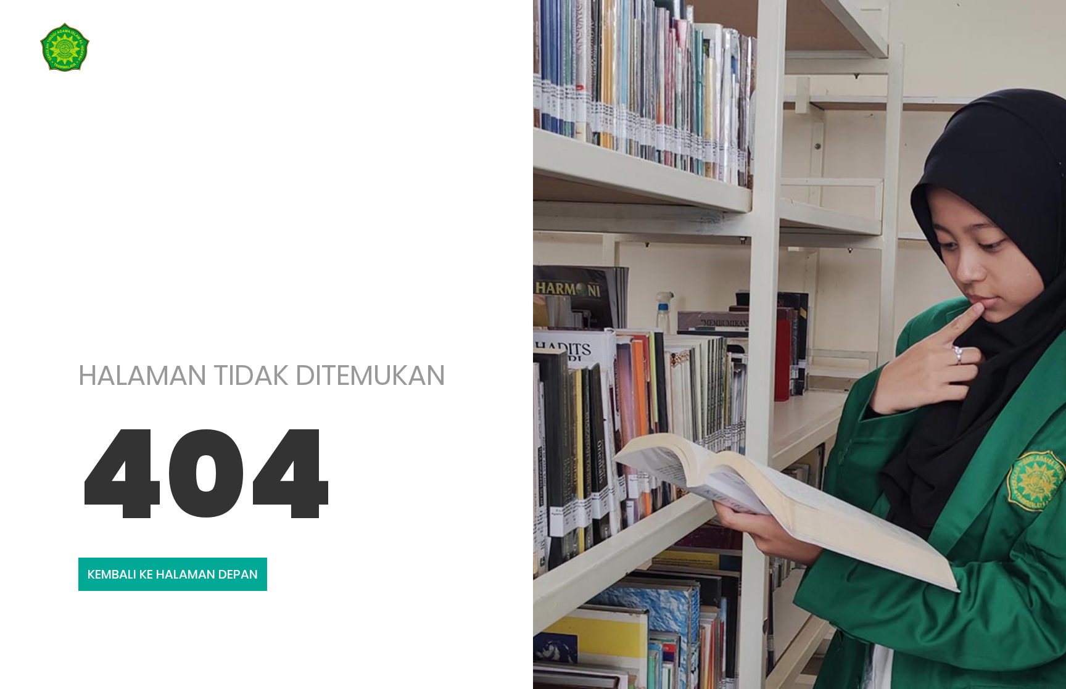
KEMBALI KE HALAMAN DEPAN (173, 574)
